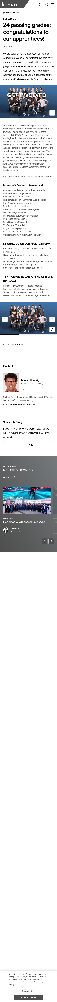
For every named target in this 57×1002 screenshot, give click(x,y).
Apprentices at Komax (13, 344)
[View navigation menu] (53, 4)
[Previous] (44, 541)
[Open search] (46, 4)
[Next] (51, 541)
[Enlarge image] (52, 112)
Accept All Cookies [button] (28, 997)
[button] (28, 990)
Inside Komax (8, 518)
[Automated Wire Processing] (10, 4)
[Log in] (40, 4)
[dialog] (28, 986)
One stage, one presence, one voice (24, 522)
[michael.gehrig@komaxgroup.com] (24, 389)
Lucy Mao (15, 528)
